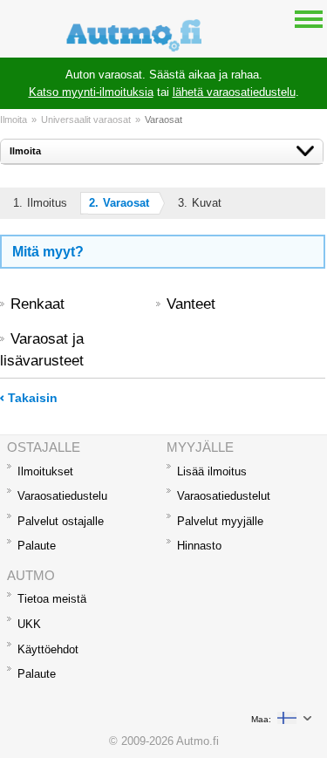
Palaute (36, 545)
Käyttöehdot (47, 649)
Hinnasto (199, 545)
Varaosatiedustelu (62, 495)
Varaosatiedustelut (223, 495)
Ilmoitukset (45, 471)
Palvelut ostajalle (60, 521)
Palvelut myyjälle (220, 521)
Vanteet (191, 303)
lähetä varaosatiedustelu (234, 92)
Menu (309, 18)
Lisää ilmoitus (212, 471)
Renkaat (37, 303)
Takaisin (33, 398)
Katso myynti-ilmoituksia (91, 92)
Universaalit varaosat (86, 119)
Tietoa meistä (51, 598)
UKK (29, 624)
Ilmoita (13, 119)
